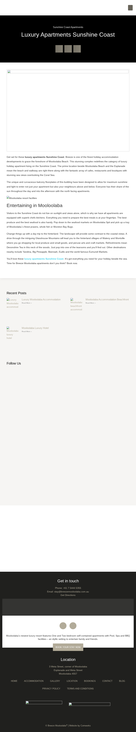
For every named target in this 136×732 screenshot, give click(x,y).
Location (72, 681)
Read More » (27, 303)
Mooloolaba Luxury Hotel (35, 328)
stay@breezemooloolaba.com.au (71, 591)
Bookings (90, 681)
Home (14, 681)
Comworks (86, 725)
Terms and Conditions (80, 688)
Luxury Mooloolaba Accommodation (41, 299)
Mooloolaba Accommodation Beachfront (107, 299)
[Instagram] (72, 625)
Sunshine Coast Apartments (68, 27)
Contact (107, 681)
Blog (122, 681)
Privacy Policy (51, 688)
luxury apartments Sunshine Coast (44, 258)
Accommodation (33, 681)
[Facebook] (63, 625)
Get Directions (68, 595)
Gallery (55, 681)
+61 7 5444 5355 (72, 588)
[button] (130, 7)
